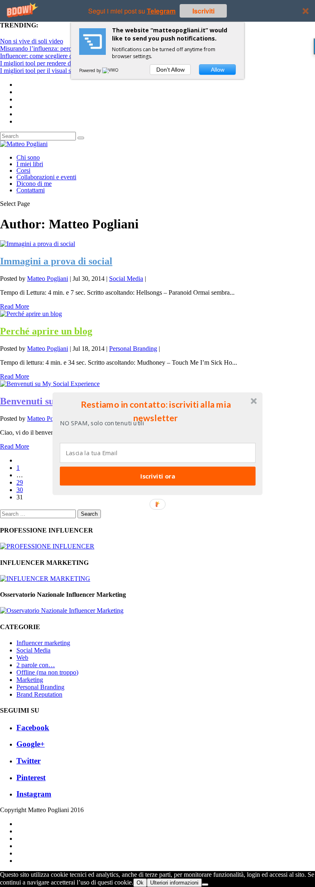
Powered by (90, 70)
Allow (217, 69)
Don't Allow (170, 69)
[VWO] (110, 70)
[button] (156, 411)
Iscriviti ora (157, 476)
